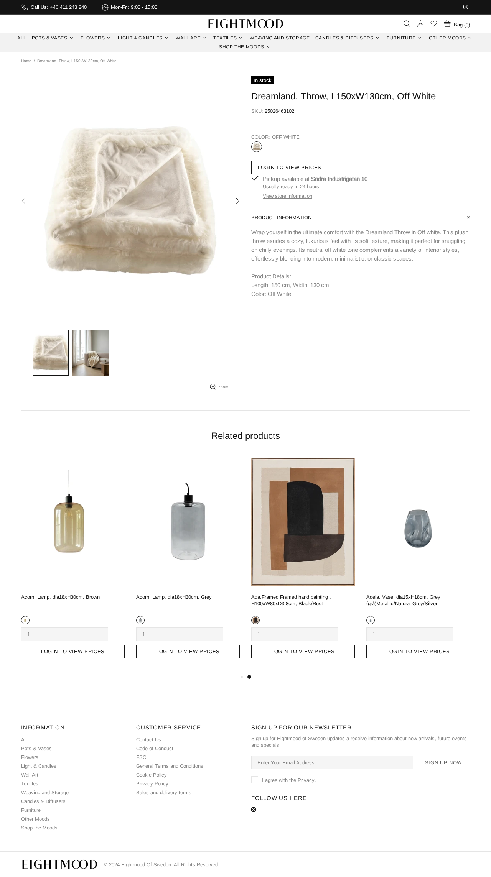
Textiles (29, 784)
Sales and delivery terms (163, 792)
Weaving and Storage (45, 792)
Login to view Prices (289, 167)
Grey (140, 620)
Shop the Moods (39, 828)
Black (255, 620)
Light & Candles (38, 766)
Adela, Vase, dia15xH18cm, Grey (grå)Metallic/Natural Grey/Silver (403, 600)
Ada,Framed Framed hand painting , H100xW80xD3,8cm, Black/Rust (291, 600)
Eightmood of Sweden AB (245, 24)
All (24, 739)
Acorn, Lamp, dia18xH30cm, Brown (60, 597)
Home (26, 61)
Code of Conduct (154, 748)
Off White (256, 146)
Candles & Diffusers (43, 801)
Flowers (29, 757)
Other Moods (35, 819)
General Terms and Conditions (169, 766)
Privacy (306, 780)
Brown (25, 620)
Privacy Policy (152, 784)
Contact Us (148, 739)
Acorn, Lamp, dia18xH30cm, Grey (174, 597)
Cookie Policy (151, 775)
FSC (141, 757)
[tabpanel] (303, 562)
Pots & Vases (36, 748)
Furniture (31, 810)
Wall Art (29, 775)
